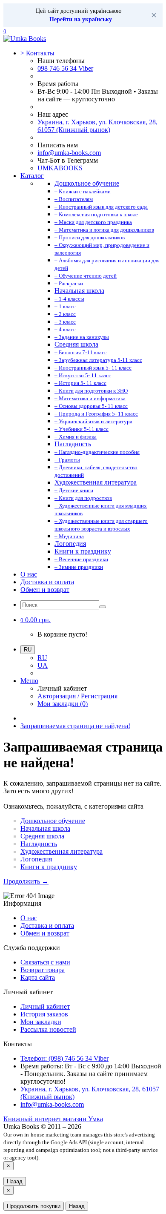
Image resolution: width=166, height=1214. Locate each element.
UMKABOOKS (60, 168)
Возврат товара (42, 969)
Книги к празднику (48, 866)
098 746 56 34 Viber (65, 68)
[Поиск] (102, 607)
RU (42, 657)
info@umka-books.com (69, 152)
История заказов (44, 1014)
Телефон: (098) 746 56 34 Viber (64, 1058)
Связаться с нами (45, 962)
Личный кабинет (45, 1006)
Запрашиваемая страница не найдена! (75, 725)
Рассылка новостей (48, 1029)
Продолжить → (26, 881)
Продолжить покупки (33, 1206)
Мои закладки (40, 1021)
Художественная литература (61, 851)
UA (42, 665)
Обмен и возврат (44, 589)
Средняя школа (42, 836)
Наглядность (38, 843)
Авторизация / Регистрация (77, 696)
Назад (15, 1181)
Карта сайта (37, 977)
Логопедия (36, 859)
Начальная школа (45, 828)
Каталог (32, 175)
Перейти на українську (80, 19)
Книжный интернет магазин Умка (53, 1118)
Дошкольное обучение (52, 820)
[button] (35, 619)
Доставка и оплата (47, 581)
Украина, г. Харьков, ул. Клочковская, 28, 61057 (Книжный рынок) (97, 125)
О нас (28, 574)
